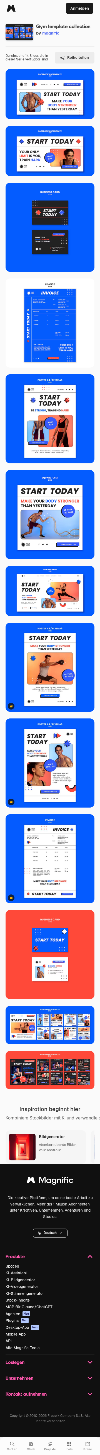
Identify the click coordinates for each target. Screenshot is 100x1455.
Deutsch (50, 1233)
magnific (50, 33)
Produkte (15, 1256)
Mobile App (16, 1334)
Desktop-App (22, 1327)
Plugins (17, 1320)
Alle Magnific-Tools (22, 1347)
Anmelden (79, 8)
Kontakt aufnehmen (26, 1394)
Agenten (17, 1313)
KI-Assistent (16, 1272)
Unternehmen (19, 1378)
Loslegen (15, 1362)
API (9, 1340)
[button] (50, 1233)
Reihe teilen (78, 57)
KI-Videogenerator (22, 1286)
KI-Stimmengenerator (25, 1293)
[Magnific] (11, 8)
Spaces (12, 1266)
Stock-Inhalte (18, 1300)
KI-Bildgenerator (20, 1279)
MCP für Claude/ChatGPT (29, 1306)
